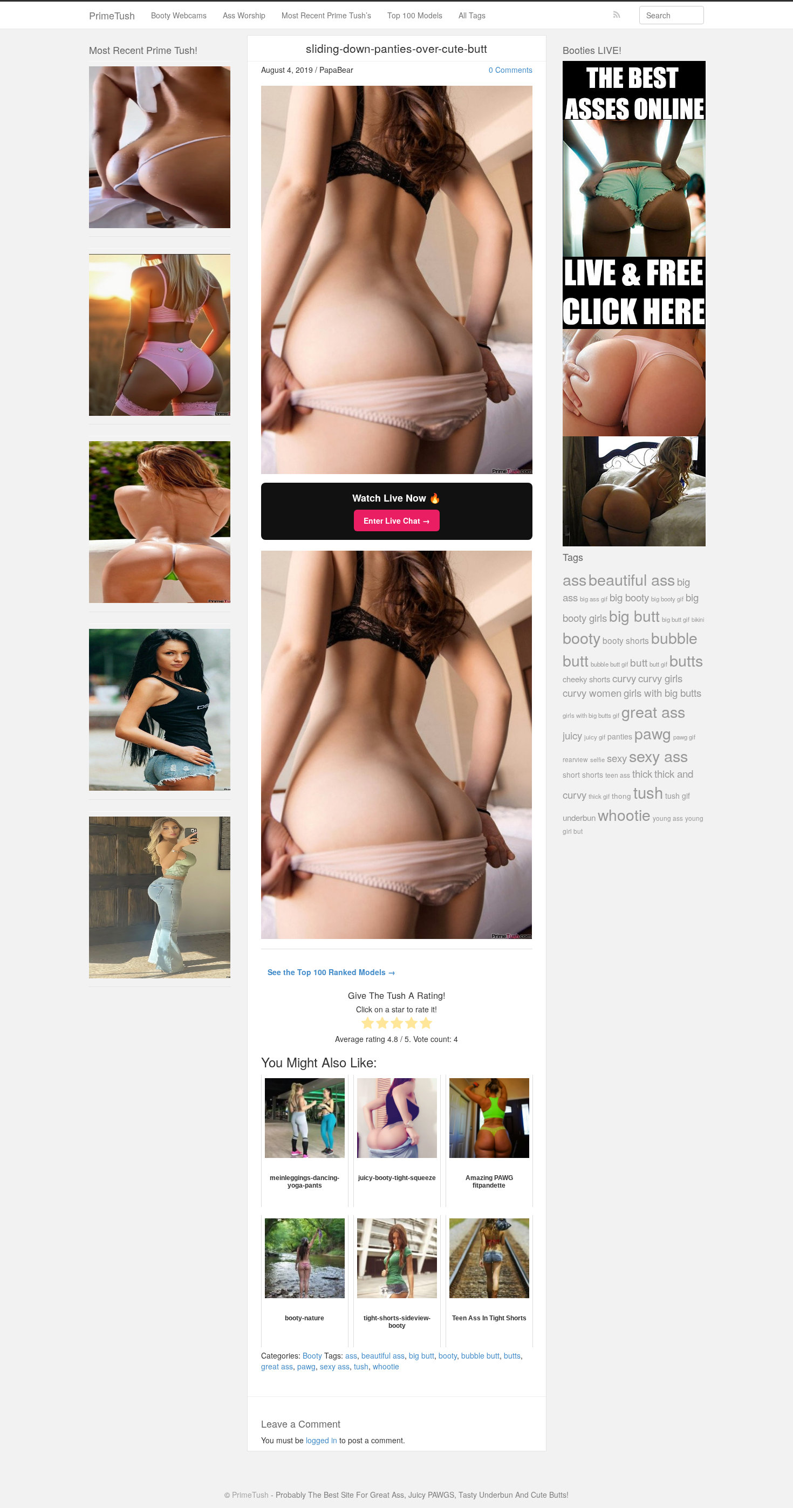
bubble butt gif (609, 664)
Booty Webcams (179, 15)
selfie (597, 759)
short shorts (583, 774)
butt (638, 662)
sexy (617, 757)
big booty (629, 597)
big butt (421, 1355)
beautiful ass (383, 1355)
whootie (386, 1366)
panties (619, 736)
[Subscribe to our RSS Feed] (616, 15)
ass (351, 1355)
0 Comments (510, 69)
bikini (698, 619)
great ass (277, 1366)
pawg (306, 1366)
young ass (668, 817)
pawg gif (684, 736)
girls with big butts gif (591, 715)
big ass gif (593, 598)
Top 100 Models (414, 15)
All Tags (472, 15)
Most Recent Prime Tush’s (326, 15)
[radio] (367, 1024)
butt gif (658, 664)
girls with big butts (662, 692)
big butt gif (675, 619)
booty (448, 1355)
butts (512, 1355)
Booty (312, 1355)
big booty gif (667, 598)
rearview (575, 759)
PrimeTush (112, 15)
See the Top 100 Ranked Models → (331, 972)
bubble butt (480, 1355)
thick (642, 773)
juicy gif (594, 736)
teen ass (617, 774)
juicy (572, 735)
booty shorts (626, 640)
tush (361, 1366)
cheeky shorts (586, 678)
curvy (624, 677)
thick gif (599, 796)
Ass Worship (244, 15)
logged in (321, 1440)
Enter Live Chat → (397, 520)
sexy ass (335, 1366)
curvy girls (660, 677)
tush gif (677, 795)
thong (621, 795)
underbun (579, 817)
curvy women (592, 692)
